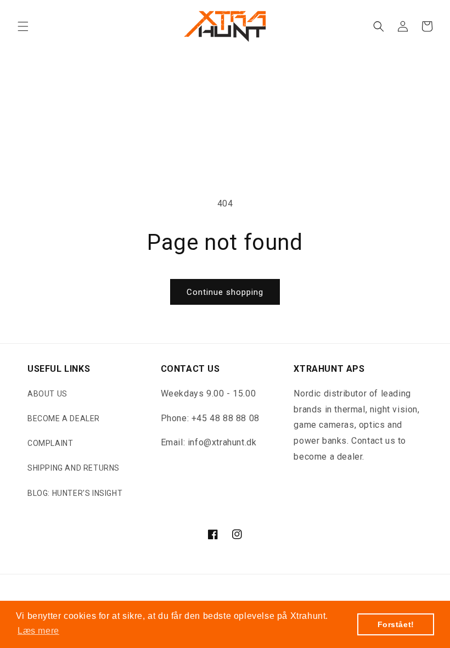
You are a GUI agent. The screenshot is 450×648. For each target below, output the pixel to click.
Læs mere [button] (38, 630)
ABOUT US (47, 393)
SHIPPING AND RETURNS (73, 467)
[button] (23, 26)
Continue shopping (225, 292)
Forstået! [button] (396, 624)
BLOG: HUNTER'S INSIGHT (74, 493)
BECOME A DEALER (63, 418)
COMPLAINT (50, 443)
